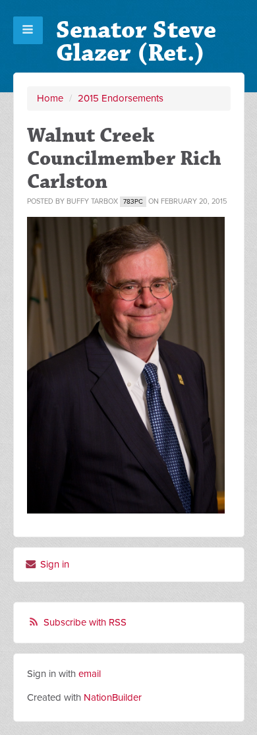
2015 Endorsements (120, 98)
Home (50, 98)
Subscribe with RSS (85, 622)
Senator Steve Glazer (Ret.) (136, 42)
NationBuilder (113, 697)
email (89, 674)
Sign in (53, 564)
